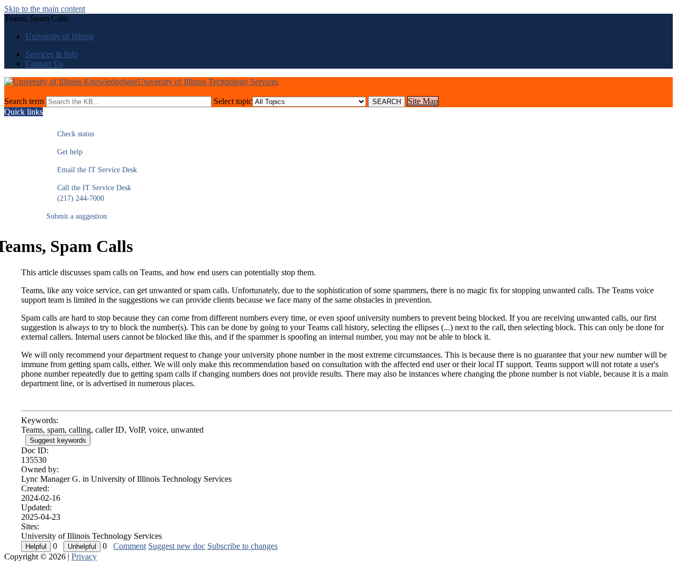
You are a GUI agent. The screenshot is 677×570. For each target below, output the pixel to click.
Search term (24, 101)
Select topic (233, 101)
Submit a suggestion (77, 216)
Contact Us (44, 63)
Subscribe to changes (242, 545)
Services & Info (51, 54)
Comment (129, 545)
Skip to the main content (44, 8)
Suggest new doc (176, 545)
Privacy (84, 556)
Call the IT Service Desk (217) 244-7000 (89, 193)
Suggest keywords (58, 440)
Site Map (423, 101)
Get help (65, 152)
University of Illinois (59, 36)
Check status (70, 134)
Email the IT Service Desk (92, 170)
